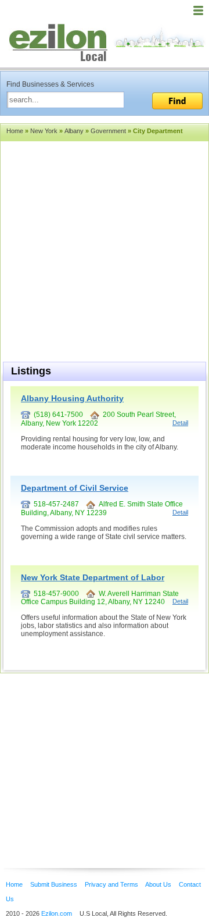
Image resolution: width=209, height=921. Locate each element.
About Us (158, 884)
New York (43, 130)
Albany (74, 130)
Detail (180, 422)
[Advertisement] (93, 753)
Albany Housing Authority (72, 398)
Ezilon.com (56, 913)
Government (108, 130)
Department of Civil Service (74, 487)
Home (14, 130)
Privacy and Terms (111, 884)
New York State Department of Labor (92, 577)
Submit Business (53, 884)
